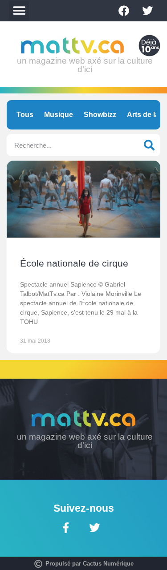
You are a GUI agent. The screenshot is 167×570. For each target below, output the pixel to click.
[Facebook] (123, 10)
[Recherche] (149, 145)
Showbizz (100, 114)
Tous (24, 114)
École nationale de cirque (74, 263)
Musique (58, 114)
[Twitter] (147, 10)
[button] (19, 11)
